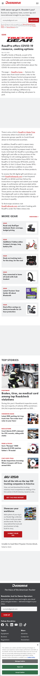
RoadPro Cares (17, 72)
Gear (4, 34)
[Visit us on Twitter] (7, 624)
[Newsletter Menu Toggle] (37, 3)
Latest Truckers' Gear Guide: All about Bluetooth (11, 293)
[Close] (38, 645)
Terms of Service (11, 27)
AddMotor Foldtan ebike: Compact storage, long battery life (13, 244)
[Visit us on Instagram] (20, 624)
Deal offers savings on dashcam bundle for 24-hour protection (12, 309)
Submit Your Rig (13, 534)
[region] (20, 659)
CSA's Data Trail (8, 458)
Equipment (6, 390)
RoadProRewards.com (13, 176)
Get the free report (15, 497)
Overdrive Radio (8, 414)
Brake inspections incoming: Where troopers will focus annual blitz (13, 463)
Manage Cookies (20, 661)
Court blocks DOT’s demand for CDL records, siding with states (13, 433)
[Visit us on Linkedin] (11, 624)
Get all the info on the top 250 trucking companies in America (19, 482)
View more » (34, 216)
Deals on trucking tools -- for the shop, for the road (13, 259)
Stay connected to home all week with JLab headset (12, 276)
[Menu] (3, 3)
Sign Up (7, 615)
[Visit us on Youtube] (16, 624)
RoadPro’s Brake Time (26, 132)
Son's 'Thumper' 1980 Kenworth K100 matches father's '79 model (11, 448)
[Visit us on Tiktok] (25, 624)
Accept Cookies (20, 672)
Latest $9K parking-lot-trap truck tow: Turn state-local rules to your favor (13, 418)
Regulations (6, 428)
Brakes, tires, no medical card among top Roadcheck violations (20, 396)
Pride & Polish (7, 443)
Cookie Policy (31, 657)
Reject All (20, 667)
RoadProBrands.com (9, 206)
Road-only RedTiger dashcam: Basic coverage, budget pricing (13, 228)
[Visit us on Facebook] (2, 624)
